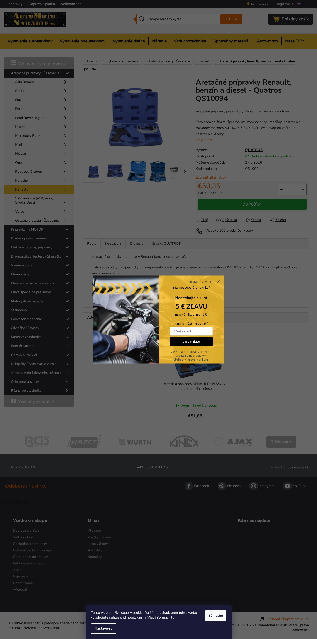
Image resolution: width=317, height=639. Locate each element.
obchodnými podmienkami (191, 359)
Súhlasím (215, 615)
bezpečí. (206, 352)
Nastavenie (104, 628)
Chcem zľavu (191, 341)
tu (172, 617)
